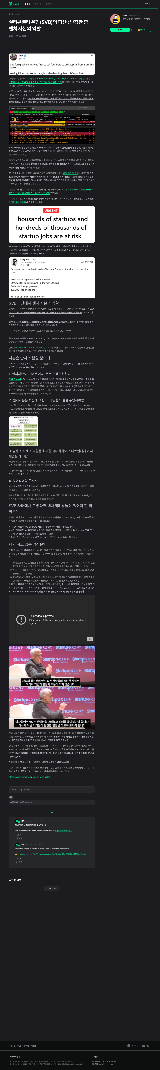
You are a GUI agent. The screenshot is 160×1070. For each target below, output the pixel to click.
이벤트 (48, 4)
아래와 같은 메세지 (17, 202)
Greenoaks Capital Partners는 (30, 347)
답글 (20, 838)
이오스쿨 (38, 4)
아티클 (27, 4)
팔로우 (120, 30)
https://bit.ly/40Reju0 (63, 831)
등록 (51, 813)
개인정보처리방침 (23, 1046)
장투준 (124, 15)
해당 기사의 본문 (70, 173)
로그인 (147, 4)
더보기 (51, 888)
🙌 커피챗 (141, 30)
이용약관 (12, 1046)
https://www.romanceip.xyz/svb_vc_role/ (29, 777)
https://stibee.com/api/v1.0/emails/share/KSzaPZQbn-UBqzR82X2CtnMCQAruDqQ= (52, 854)
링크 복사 (26, 789)
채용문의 (34, 1046)
